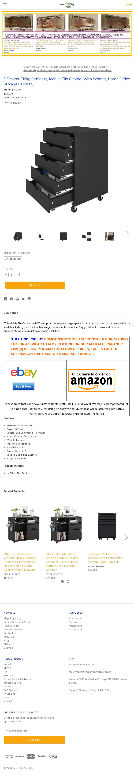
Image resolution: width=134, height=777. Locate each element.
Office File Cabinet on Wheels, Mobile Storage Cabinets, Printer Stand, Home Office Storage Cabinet (62, 561)
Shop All (73, 622)
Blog (6, 640)
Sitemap (8, 647)
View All (8, 701)
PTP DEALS (75, 618)
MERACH (8, 675)
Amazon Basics (12, 682)
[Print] (17, 298)
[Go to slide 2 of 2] (68, 581)
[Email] (11, 298)
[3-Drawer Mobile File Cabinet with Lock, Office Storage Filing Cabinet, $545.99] (107, 525)
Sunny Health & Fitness (17, 679)
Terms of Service (13, 629)
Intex (6, 697)
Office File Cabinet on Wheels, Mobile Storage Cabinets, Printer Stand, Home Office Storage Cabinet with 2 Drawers (20, 561)
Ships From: (17, 252)
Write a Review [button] (13, 102)
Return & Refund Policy (17, 622)
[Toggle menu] (5, 5)
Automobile (75, 625)
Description (11, 312)
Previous (6, 233)
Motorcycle (75, 629)
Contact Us (10, 633)
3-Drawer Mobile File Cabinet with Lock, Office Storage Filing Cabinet (105, 558)
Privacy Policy (11, 625)
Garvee (7, 686)
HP (5, 671)
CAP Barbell (10, 690)
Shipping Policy (12, 618)
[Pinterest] (29, 298)
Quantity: (9, 269)
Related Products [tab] (14, 491)
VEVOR (7, 668)
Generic (8, 664)
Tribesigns (9, 693)
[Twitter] (23, 298)
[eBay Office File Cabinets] (24, 380)
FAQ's (7, 644)
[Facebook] (5, 298)
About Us (9, 636)
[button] (67, 33)
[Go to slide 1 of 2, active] (62, 581)
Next (127, 233)
